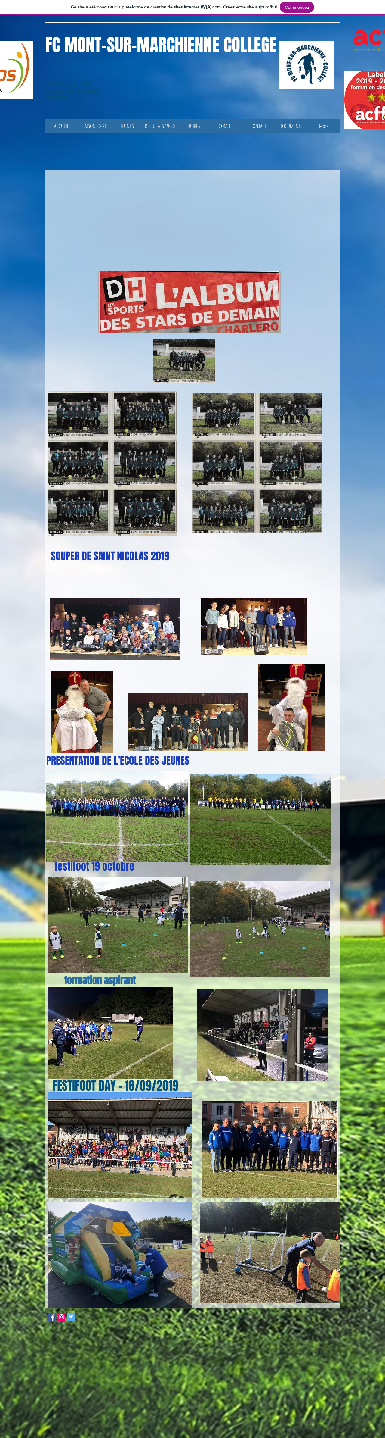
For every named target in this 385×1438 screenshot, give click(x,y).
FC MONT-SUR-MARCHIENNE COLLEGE (161, 45)
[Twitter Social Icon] (71, 1317)
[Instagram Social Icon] (61, 1317)
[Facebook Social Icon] (52, 1317)
